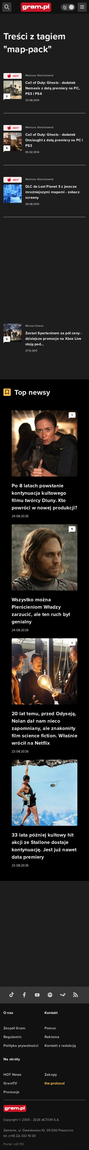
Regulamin (12, 1036)
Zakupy (50, 1074)
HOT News (12, 1074)
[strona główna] (36, 7)
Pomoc (50, 1028)
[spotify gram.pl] (51, 995)
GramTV (10, 1083)
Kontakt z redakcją (60, 1045)
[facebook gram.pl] (25, 995)
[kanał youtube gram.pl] (38, 995)
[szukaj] (6, 7)
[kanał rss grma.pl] (76, 995)
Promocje (11, 1092)
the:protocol (54, 1083)
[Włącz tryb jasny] (68, 7)
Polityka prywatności (20, 1045)
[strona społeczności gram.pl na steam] (63, 995)
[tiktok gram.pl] (12, 995)
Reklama (51, 1036)
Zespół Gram (14, 1028)
